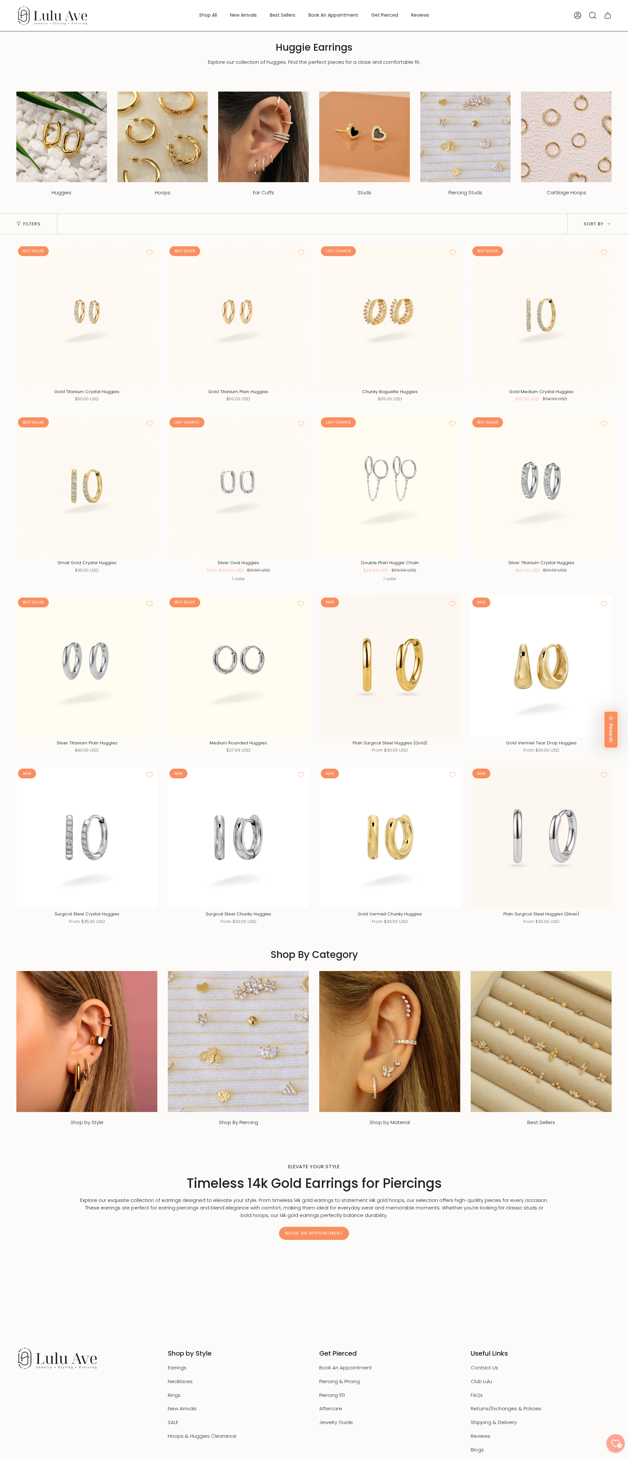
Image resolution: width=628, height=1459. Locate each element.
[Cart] (607, 15)
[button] (208, 15)
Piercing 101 (332, 1395)
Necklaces (180, 1381)
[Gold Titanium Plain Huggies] (238, 315)
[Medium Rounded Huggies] (238, 666)
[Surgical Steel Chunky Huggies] (238, 837)
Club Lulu (481, 1381)
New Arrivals (182, 1408)
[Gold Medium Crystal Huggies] (541, 315)
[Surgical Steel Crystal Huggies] (86, 837)
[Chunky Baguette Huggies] (389, 315)
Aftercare (330, 1408)
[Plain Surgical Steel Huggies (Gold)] (389, 666)
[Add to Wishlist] (149, 252)
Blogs (477, 1449)
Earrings (177, 1367)
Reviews (480, 1436)
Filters (32, 223)
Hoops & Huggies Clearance (202, 1436)
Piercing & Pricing (339, 1381)
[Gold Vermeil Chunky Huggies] (389, 837)
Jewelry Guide (336, 1422)
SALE (173, 1422)
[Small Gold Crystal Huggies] (86, 486)
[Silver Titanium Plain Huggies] (86, 666)
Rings (174, 1395)
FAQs (477, 1395)
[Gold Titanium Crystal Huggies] (86, 315)
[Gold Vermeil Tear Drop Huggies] (541, 666)
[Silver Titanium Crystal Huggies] (541, 486)
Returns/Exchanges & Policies (506, 1408)
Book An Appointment (345, 1367)
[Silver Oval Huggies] (238, 486)
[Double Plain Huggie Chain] (389, 486)
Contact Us (484, 1367)
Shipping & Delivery (494, 1422)
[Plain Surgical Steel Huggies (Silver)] (541, 837)
